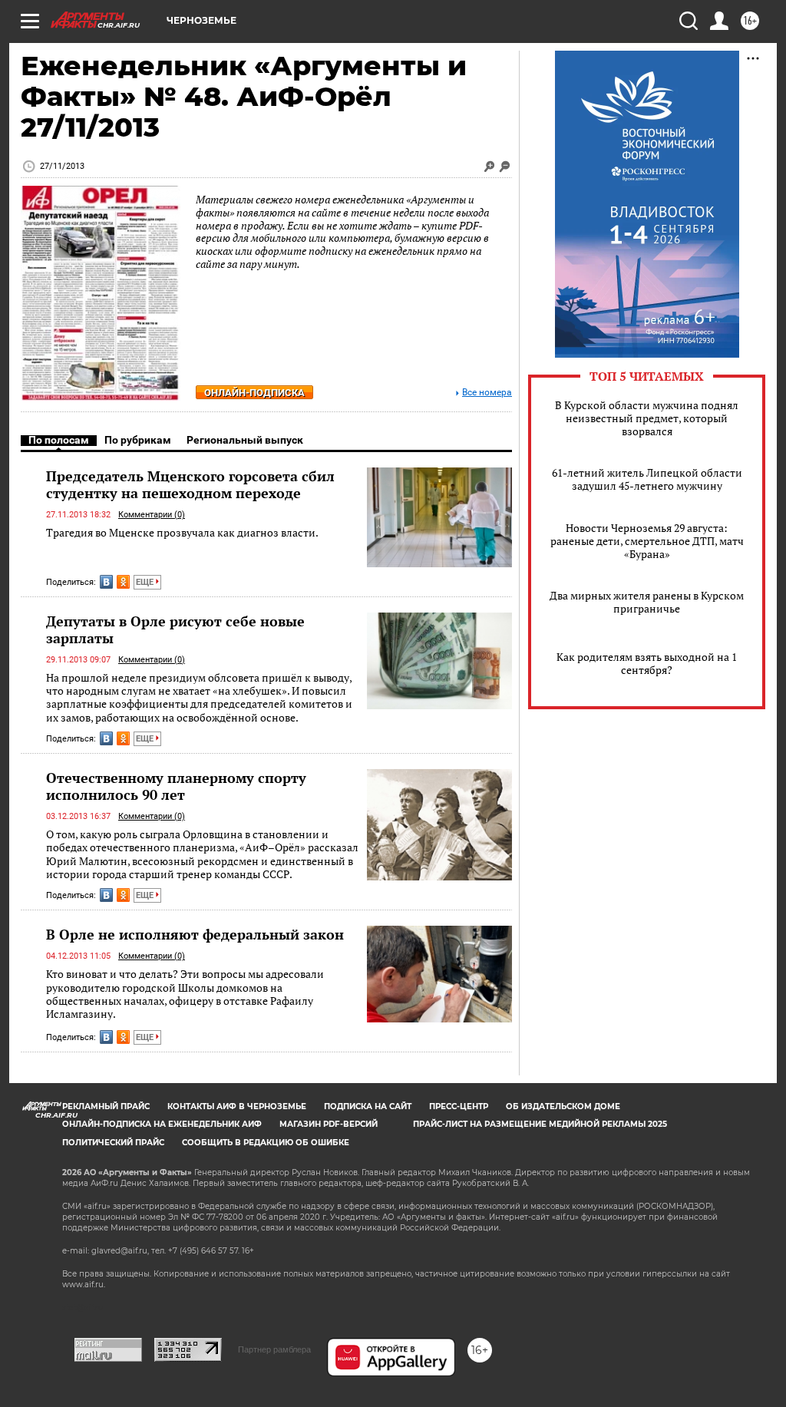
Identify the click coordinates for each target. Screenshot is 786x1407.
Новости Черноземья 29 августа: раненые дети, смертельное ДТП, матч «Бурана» (647, 540)
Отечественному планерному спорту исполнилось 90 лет (176, 786)
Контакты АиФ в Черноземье (236, 1106)
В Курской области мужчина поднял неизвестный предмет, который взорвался (646, 418)
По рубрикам (137, 440)
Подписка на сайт (367, 1106)
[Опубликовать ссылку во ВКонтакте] (106, 582)
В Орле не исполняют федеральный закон (195, 934)
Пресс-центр (458, 1106)
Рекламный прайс (106, 1106)
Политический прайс (113, 1143)
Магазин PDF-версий (328, 1124)
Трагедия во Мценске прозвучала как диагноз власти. (182, 532)
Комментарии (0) (151, 515)
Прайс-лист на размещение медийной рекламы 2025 (540, 1124)
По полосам (58, 440)
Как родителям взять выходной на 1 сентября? (646, 663)
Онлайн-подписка (254, 392)
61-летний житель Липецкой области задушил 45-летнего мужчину (647, 479)
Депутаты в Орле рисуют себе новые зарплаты (175, 629)
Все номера (487, 393)
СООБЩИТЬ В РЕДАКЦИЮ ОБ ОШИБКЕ (265, 1143)
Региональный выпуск (245, 440)
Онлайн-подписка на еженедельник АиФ (162, 1124)
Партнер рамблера (274, 1349)
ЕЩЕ (146, 582)
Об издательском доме (563, 1106)
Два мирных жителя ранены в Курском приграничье (647, 602)
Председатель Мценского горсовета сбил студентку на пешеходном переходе (190, 484)
